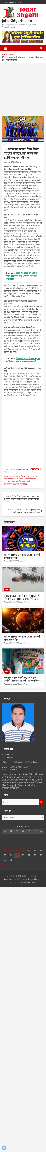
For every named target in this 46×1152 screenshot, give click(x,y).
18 (17, 850)
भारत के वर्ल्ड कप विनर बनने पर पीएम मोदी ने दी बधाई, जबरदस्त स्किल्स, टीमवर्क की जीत (24, 511)
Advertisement (10, 879)
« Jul (4, 865)
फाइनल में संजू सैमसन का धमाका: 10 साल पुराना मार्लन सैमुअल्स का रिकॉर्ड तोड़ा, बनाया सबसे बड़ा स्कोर (22, 499)
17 (11, 850)
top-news (8, 481)
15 (41, 845)
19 (23, 850)
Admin (18, 162)
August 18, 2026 (10, 684)
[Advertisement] (23, 91)
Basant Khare (23, 561)
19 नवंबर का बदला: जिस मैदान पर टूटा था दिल (23, 476)
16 (5, 850)
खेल (5, 145)
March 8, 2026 (9, 162)
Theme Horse (33, 879)
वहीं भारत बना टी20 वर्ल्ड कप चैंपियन (15, 484)
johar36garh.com (17, 20)
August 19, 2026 (10, 602)
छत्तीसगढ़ (7, 589)
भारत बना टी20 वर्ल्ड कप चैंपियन (22, 481)
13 (29, 845)
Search (41, 802)
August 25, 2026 (10, 561)
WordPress (31, 882)
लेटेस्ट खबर (9, 522)
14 (35, 845)
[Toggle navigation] (5, 48)
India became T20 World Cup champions (20, 479)
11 (17, 845)
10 (11, 845)
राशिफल (7, 548)
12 (23, 845)
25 (17, 855)
